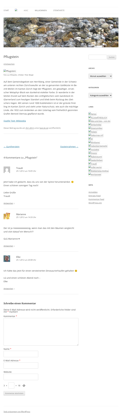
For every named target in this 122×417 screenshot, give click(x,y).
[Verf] (95, 174)
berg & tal (44, 128)
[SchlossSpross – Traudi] (93, 163)
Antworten (8, 203)
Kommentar (10, 316)
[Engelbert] (98, 117)
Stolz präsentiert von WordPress (17, 411)
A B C (26, 10)
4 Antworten (9, 64)
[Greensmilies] (95, 128)
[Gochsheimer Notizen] (93, 131)
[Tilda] (95, 124)
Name (7, 349)
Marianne (21, 214)
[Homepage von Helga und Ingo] (96, 135)
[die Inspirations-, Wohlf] (96, 160)
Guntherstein (11, 146)
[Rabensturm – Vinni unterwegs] (95, 156)
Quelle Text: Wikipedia (15, 120)
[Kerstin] (94, 149)
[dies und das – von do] (99, 121)
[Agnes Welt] (92, 114)
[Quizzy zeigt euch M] (93, 153)
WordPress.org (95, 202)
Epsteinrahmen (69, 146)
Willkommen (41, 10)
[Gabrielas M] (91, 138)
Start (6, 10)
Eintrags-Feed (95, 195)
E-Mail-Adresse (12, 360)
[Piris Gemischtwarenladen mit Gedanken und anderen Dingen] (95, 167)
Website (8, 371)
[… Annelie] (98, 146)
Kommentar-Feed (96, 199)
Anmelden (93, 192)
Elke (18, 256)
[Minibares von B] (94, 142)
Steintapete (59, 10)
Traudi (19, 168)
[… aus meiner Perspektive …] (98, 170)
